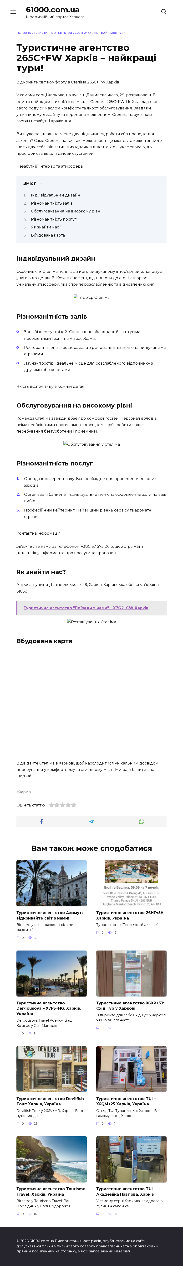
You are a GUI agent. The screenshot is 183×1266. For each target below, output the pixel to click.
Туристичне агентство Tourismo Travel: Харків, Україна (51, 1191)
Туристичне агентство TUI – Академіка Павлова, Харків (126, 1191)
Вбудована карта (48, 235)
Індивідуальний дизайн (55, 195)
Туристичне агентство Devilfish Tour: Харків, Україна (50, 1101)
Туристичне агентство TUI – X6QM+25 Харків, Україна (126, 1101)
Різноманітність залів (52, 203)
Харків (25, 792)
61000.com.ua (53, 9)
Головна (23, 33)
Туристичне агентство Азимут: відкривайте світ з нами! (49, 915)
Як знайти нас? (46, 227)
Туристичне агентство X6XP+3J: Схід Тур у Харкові (130, 1005)
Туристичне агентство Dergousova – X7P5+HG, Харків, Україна (48, 1008)
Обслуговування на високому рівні (66, 211)
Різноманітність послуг (53, 219)
